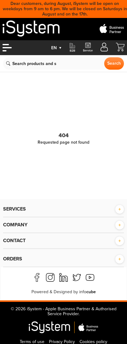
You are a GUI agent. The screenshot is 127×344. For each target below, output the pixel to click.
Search (114, 63)
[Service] (87, 48)
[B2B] (72, 47)
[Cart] (120, 50)
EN (56, 47)
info (87, 291)
